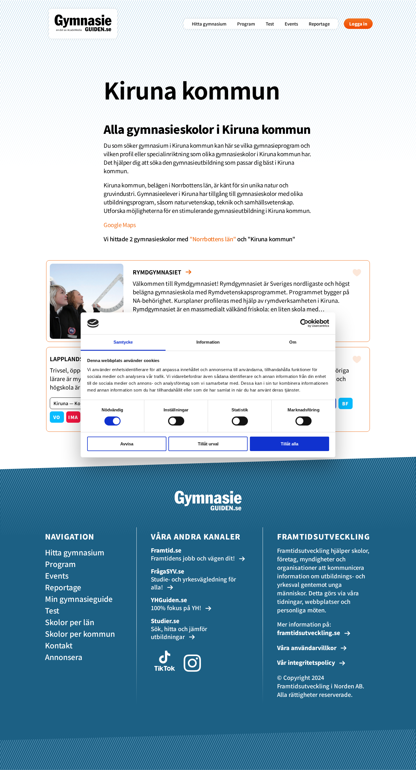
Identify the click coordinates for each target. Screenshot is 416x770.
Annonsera (63, 656)
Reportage (319, 24)
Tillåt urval (208, 443)
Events (291, 24)
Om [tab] (292, 342)
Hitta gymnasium (209, 24)
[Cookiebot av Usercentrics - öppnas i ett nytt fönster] (304, 323)
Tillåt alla (289, 443)
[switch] (176, 421)
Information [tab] (208, 342)
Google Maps (120, 225)
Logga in (358, 24)
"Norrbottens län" (213, 239)
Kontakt (58, 645)
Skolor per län (69, 622)
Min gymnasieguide (79, 598)
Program (246, 24)
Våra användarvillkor (307, 648)
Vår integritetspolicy (306, 662)
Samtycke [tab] (123, 342)
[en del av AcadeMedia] (89, 35)
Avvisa (126, 443)
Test (270, 24)
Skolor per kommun (80, 633)
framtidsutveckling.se (308, 633)
